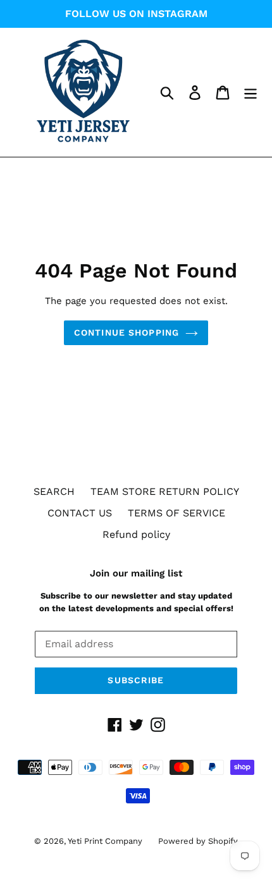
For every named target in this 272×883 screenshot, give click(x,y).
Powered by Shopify (198, 841)
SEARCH (54, 491)
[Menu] (250, 92)
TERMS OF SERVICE (176, 513)
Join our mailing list (136, 573)
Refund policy (136, 534)
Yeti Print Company (105, 841)
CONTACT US (79, 513)
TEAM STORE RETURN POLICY (164, 491)
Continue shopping (126, 332)
